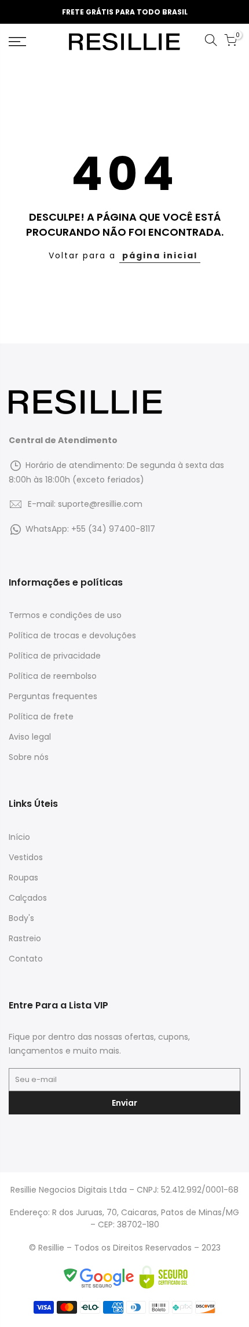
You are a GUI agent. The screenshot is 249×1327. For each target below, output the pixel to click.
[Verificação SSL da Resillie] (164, 1277)
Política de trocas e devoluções (72, 635)
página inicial (159, 255)
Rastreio (25, 938)
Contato (26, 958)
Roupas (23, 877)
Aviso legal (30, 737)
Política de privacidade (55, 655)
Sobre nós (29, 757)
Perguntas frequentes (53, 696)
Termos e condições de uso (65, 615)
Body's (21, 918)
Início (19, 837)
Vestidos (26, 857)
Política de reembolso (53, 676)
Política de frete (41, 716)
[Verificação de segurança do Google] (101, 1277)
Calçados (28, 898)
